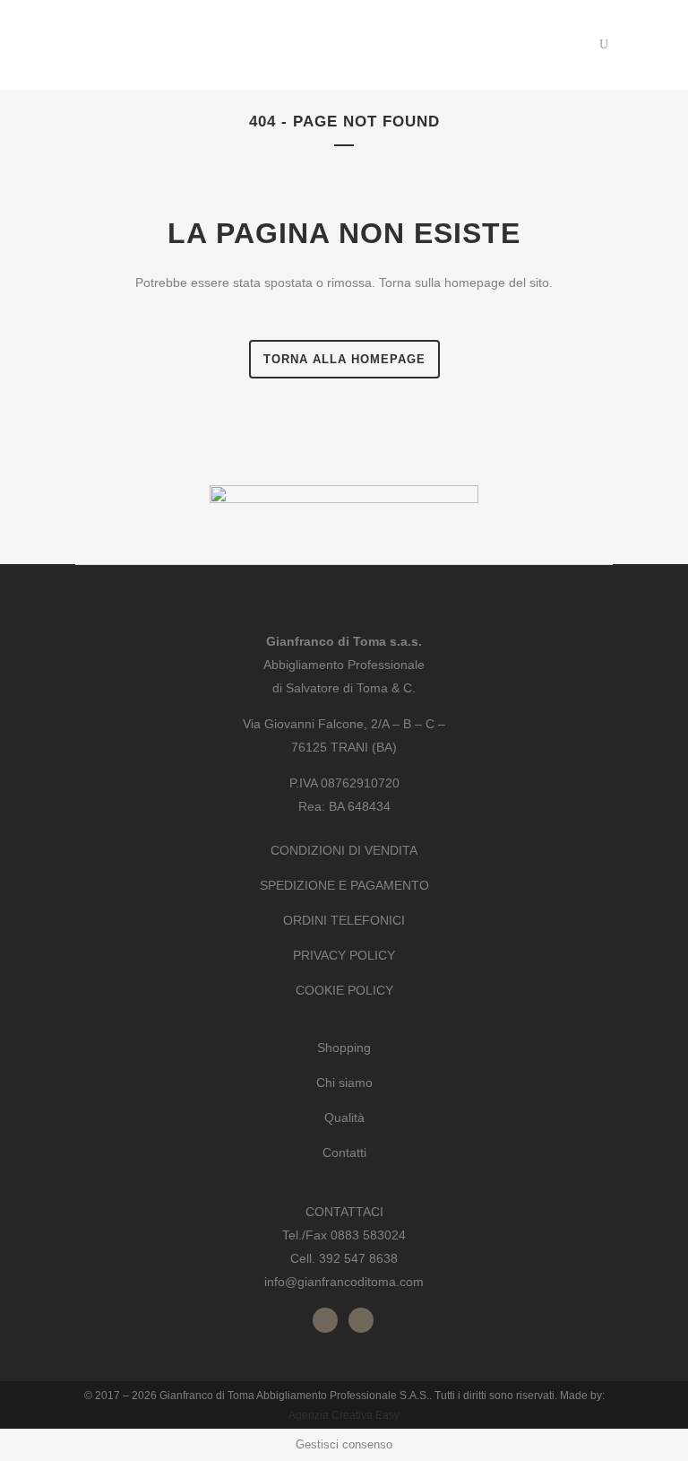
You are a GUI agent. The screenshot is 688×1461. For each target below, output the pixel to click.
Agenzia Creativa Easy (344, 1415)
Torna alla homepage (344, 359)
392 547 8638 (358, 1258)
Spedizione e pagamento (344, 885)
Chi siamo (344, 1082)
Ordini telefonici (344, 920)
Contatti (344, 1152)
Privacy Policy (344, 955)
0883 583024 (368, 1235)
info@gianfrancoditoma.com (344, 1281)
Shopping (344, 1047)
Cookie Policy (344, 990)
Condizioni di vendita (344, 850)
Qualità (344, 1117)
